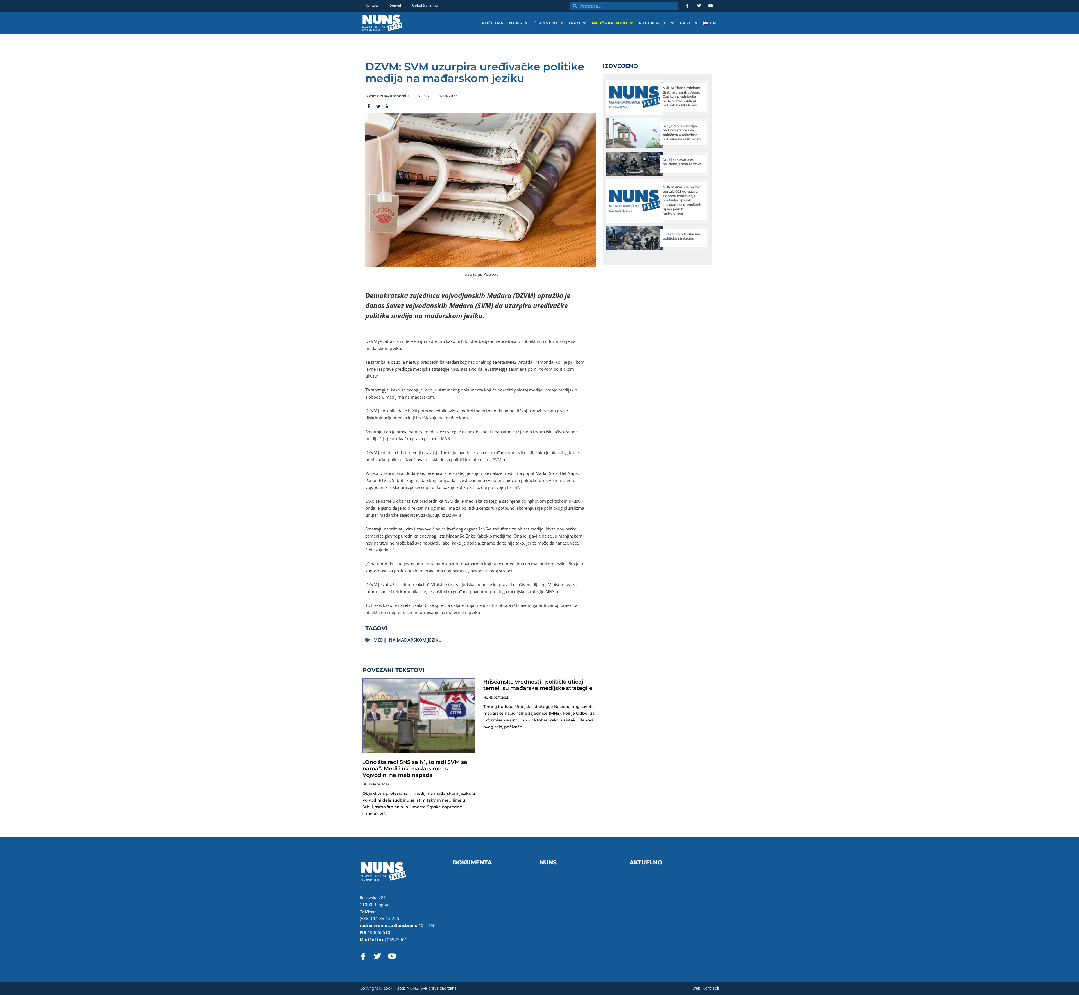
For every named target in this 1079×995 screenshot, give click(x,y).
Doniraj (395, 6)
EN (712, 23)
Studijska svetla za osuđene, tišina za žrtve (682, 162)
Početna (493, 23)
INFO (574, 23)
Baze (686, 23)
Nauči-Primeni (609, 23)
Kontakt (371, 6)
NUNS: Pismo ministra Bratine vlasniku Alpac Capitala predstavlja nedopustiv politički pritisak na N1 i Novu (681, 96)
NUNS (515, 23)
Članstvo (546, 23)
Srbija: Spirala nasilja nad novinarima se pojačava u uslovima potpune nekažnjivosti (682, 132)
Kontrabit (710, 988)
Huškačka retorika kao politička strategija (682, 236)
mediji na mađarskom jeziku (407, 640)
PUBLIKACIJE (653, 23)
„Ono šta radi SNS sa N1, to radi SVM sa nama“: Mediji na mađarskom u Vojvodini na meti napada (414, 768)
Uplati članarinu (425, 6)
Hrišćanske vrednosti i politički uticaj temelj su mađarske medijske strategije (537, 684)
